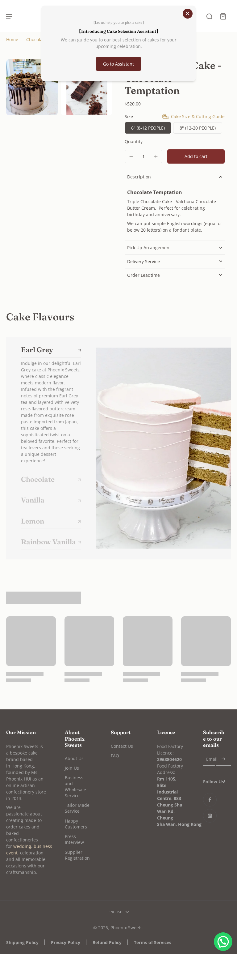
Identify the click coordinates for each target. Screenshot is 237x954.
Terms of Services (152, 942)
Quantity (134, 141)
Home (12, 39)
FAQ (115, 756)
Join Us (72, 768)
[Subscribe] (223, 759)
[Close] (187, 13)
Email (212, 759)
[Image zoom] (32, 87)
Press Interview (74, 839)
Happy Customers (76, 824)
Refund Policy (107, 942)
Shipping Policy (22, 942)
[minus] (131, 156)
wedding (22, 846)
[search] (209, 16)
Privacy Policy (65, 942)
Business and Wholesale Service (75, 786)
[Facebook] (210, 799)
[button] (196, 156)
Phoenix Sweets (126, 927)
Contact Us (122, 746)
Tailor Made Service (77, 808)
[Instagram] (210, 816)
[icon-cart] (223, 16)
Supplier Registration (77, 855)
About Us (74, 758)
